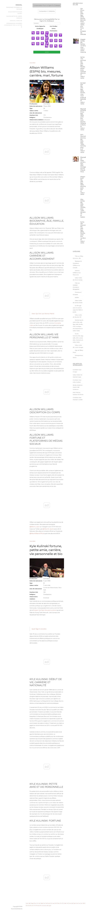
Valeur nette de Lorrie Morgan (14, 17)
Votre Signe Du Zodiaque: (40, 27)
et (47, 905)
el (39, 903)
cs (42, 905)
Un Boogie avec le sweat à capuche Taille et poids (78, 309)
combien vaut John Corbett (77, 381)
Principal (19, 4)
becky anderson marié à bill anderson (77, 387)
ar (27, 903)
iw (44, 903)
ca (53, 903)
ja (49, 905)
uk (29, 903)
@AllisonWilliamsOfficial (37, 533)
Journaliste (32, 62)
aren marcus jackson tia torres (78, 393)
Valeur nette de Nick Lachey (15, 12)
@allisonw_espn (34, 526)
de (65, 903)
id (46, 903)
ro (77, 903)
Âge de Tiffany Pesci (78, 351)
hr (40, 905)
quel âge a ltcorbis (39, 629)
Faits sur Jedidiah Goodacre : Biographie (76, 286)
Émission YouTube (44, 610)
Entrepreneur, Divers (78, 356)
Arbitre (77, 297)
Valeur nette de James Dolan (77, 301)
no (70, 903)
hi (38, 905)
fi (34, 905)
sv (45, 905)
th (30, 905)
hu (35, 903)
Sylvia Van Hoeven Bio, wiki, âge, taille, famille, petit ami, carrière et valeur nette (83, 232)
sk (84, 903)
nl (67, 903)
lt (62, 903)
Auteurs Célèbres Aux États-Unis (77, 273)
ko (58, 903)
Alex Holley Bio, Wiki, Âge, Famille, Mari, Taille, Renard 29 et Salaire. (82, 208)
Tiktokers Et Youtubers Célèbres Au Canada (77, 264)
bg (32, 903)
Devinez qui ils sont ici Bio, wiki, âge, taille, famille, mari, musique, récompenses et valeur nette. (78, 325)
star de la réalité (16, 20)
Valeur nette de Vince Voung (77, 279)
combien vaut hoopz (77, 371)
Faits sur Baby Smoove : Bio (78, 257)
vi (37, 903)
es (49, 903)
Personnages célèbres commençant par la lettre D (13, 25)
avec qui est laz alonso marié (43, 313)
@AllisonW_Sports (48, 529)
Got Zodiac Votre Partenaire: (53, 28)
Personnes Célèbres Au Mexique (14, 8)
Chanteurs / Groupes (77, 293)
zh (56, 903)
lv (60, 903)
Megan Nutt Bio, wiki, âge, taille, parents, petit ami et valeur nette (83, 185)
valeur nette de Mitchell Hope (77, 376)
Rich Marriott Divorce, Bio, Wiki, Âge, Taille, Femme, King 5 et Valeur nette (83, 143)
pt (74, 903)
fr (36, 905)
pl (72, 903)
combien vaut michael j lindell (77, 398)
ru (79, 903)
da (42, 903)
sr (81, 903)
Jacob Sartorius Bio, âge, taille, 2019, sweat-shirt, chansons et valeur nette (78, 338)
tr (32, 905)
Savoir (47, 52)
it (51, 903)
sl (26, 905)
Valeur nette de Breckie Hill (77, 316)
